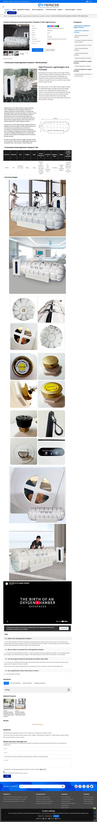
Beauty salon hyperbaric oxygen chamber (13, 737)
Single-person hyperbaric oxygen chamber (20, 16)
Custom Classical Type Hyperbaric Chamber (14, 799)
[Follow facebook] (80, 786)
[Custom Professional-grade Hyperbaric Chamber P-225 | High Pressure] (20, 704)
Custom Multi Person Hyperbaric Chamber (14, 801)
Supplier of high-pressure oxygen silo (41, 735)
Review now (40, 724)
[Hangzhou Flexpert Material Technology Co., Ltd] (48, 5)
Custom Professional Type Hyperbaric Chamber (15, 797)
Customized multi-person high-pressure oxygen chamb (17, 735)
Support (60, 9)
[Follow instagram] (87, 786)
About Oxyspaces (37, 9)
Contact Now (38, 50)
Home (5, 16)
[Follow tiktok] (91, 786)
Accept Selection (48, 816)
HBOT (14, 9)
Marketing (58, 818)
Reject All (41, 816)
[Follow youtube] (76, 786)
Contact (79, 9)
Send (7, 776)
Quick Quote (12, 12)
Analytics (46, 818)
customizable (64, 805)
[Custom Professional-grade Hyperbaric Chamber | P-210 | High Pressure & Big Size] (8, 704)
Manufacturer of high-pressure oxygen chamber (39, 733)
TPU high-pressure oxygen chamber (60, 735)
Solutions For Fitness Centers (43, 799)
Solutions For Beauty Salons (43, 797)
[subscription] (62, 786)
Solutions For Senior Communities (44, 801)
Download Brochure (89, 797)
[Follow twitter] (83, 786)
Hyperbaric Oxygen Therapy (68, 803)
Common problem (88, 803)
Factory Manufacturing (67, 799)
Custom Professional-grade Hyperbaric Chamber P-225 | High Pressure (20, 713)
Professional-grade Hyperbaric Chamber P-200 (15, 733)
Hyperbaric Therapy (23, 9)
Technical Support (88, 801)
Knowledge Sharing (88, 799)
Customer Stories (51, 9)
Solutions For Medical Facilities (43, 803)
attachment (43, 769)
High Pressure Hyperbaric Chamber (41, 16)
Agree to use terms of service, (15, 773)
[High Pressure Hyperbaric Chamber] (49, 44)
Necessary (40, 818)
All (8, 16)
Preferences (52, 818)
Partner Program (70, 9)
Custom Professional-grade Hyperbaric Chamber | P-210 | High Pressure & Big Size (8, 713)
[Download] (68, 689)
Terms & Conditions (23, 773)
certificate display (65, 801)
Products (7, 9)
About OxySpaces (65, 797)
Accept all (56, 816)
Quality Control (65, 807)
